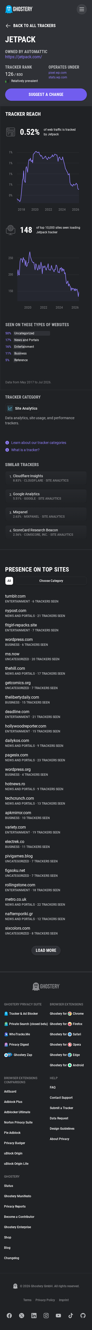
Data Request (59, 1118)
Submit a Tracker (61, 1108)
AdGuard (10, 1091)
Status (8, 1186)
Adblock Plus (13, 1102)
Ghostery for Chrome (67, 1013)
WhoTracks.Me (19, 1034)
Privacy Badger (14, 1143)
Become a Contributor (19, 1217)
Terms (27, 1300)
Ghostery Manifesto (17, 1196)
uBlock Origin (13, 1153)
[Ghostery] (19, 9)
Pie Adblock (12, 1133)
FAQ (52, 1087)
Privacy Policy (45, 1300)
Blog (7, 1248)
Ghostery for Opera (65, 1044)
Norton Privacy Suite (18, 1122)
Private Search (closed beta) (26, 1024)
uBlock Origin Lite (16, 1164)
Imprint (64, 1300)
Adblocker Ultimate (17, 1112)
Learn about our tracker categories (38, 443)
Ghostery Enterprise (17, 1227)
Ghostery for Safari (65, 1034)
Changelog (11, 1258)
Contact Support (61, 1098)
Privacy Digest (19, 1044)
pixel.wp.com (58, 73)
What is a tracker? (25, 450)
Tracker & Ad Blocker (23, 1013)
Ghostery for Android (67, 1065)
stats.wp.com (58, 77)
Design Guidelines (62, 1128)
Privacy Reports (15, 1206)
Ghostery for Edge (65, 1055)
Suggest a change (46, 94)
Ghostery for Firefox (66, 1024)
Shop (7, 1237)
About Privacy (59, 1139)
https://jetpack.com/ (23, 56)
